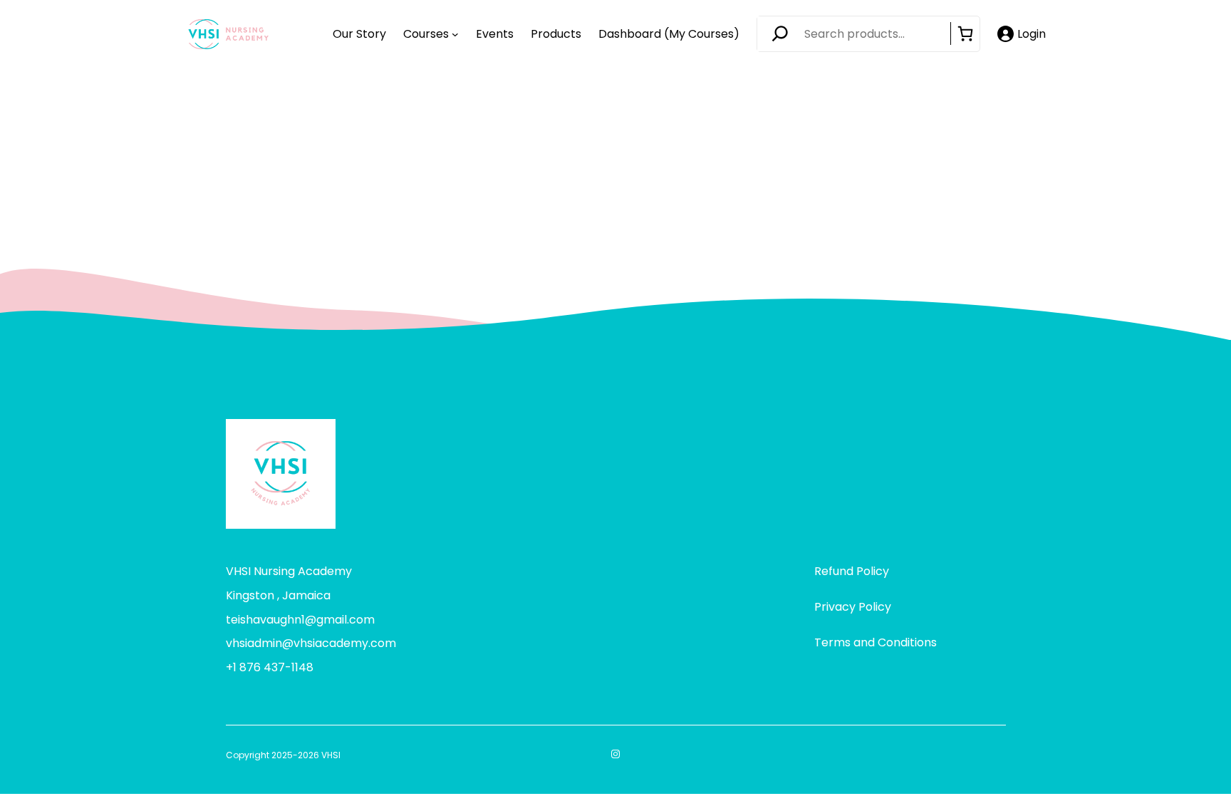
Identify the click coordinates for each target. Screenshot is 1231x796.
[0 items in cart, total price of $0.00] (965, 33)
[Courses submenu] (455, 34)
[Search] (784, 34)
